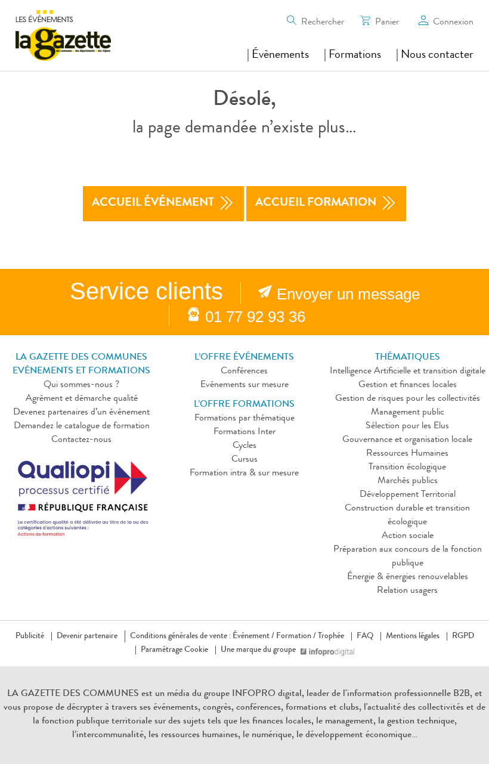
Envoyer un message (348, 294)
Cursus (244, 460)
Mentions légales (413, 636)
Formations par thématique (244, 418)
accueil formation (315, 203)
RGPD (463, 636)
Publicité (30, 636)
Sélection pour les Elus (407, 426)
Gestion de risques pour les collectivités (407, 399)
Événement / (253, 636)
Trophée (331, 636)
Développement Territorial (408, 495)
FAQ (365, 636)
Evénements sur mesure (244, 385)
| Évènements (278, 55)
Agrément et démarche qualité (82, 399)
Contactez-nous (81, 440)
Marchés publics (407, 481)
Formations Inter (244, 432)
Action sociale (408, 536)
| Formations (352, 55)
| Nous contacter (434, 55)
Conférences (244, 371)
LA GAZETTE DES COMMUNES (73, 694)
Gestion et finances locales (407, 385)
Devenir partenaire (87, 636)
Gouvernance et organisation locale (407, 440)
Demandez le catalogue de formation (82, 426)
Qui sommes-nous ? (81, 385)
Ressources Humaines (407, 454)
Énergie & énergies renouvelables (407, 577)
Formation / (296, 636)
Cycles (244, 446)
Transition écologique (407, 467)
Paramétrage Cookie (174, 650)
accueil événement (153, 203)
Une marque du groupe (258, 650)
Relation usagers (407, 591)
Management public (407, 412)
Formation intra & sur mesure (244, 473)
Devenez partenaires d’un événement (81, 412)
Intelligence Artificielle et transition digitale (407, 371)
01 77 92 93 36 (255, 317)
